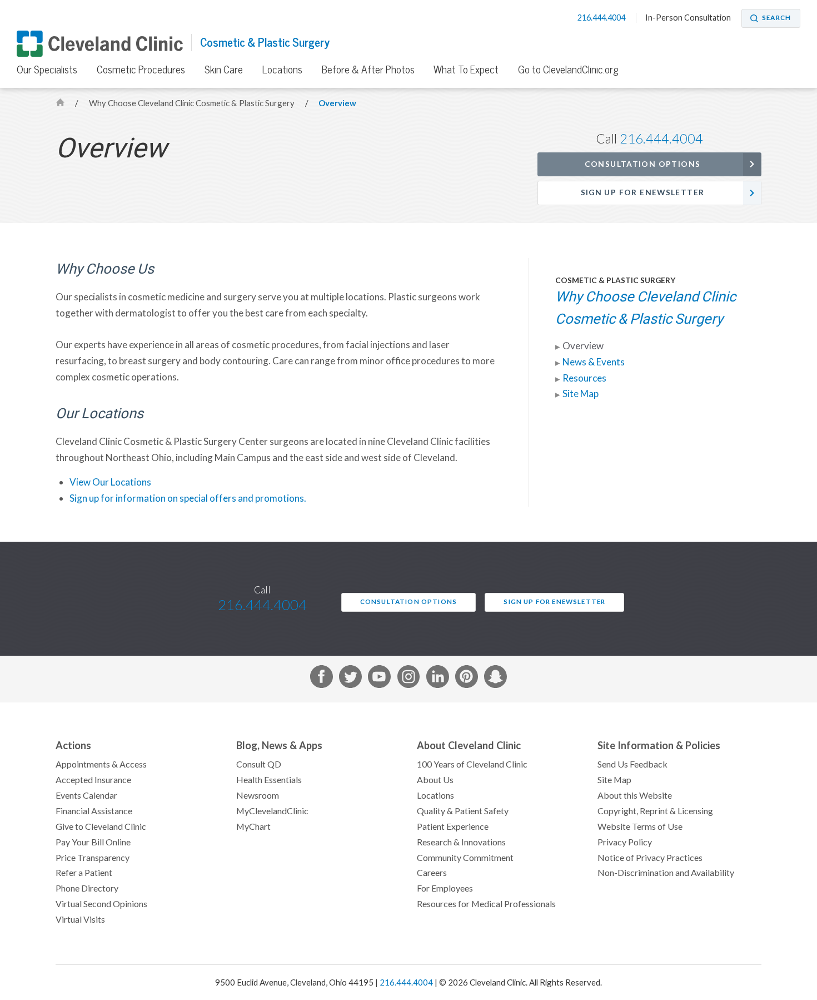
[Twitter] (350, 678)
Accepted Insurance (93, 779)
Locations (282, 69)
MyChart (253, 826)
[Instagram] (408, 678)
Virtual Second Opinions (101, 903)
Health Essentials (269, 779)
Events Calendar (86, 795)
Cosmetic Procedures (141, 69)
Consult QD (258, 764)
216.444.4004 (602, 18)
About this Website (634, 795)
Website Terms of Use (640, 826)
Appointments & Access (101, 764)
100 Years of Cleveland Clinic (472, 764)
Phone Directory (87, 888)
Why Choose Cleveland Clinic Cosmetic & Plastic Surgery (192, 103)
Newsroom (257, 795)
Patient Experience (453, 826)
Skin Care (224, 69)
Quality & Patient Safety (463, 810)
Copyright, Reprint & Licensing (655, 810)
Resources (584, 378)
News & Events (593, 362)
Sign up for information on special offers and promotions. (187, 498)
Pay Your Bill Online (93, 842)
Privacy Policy (624, 842)
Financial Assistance (94, 810)
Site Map (580, 394)
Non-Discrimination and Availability (665, 872)
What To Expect (466, 69)
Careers (432, 872)
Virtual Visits (80, 919)
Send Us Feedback (632, 764)
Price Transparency (92, 857)
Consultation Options (643, 164)
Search (776, 18)
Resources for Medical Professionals (486, 903)
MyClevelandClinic (272, 810)
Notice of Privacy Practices (650, 857)
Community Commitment (465, 857)
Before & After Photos (368, 69)
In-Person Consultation (688, 18)
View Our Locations (110, 482)
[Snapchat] (495, 678)
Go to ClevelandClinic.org (568, 69)
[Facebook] (321, 678)
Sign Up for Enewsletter (643, 192)
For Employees (445, 888)
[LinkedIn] (437, 678)
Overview (337, 103)
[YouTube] (379, 678)
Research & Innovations (461, 842)
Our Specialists (47, 69)
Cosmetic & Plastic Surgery (265, 42)
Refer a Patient (84, 872)
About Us (435, 779)
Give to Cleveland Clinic (101, 826)
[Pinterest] (466, 678)
